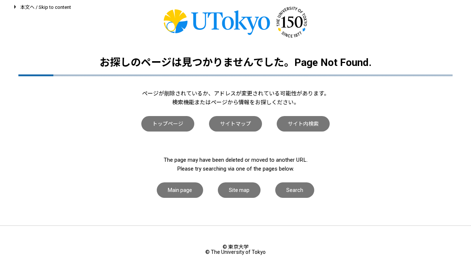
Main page (180, 190)
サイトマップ (235, 124)
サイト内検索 (303, 124)
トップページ (167, 124)
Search (294, 190)
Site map (239, 190)
